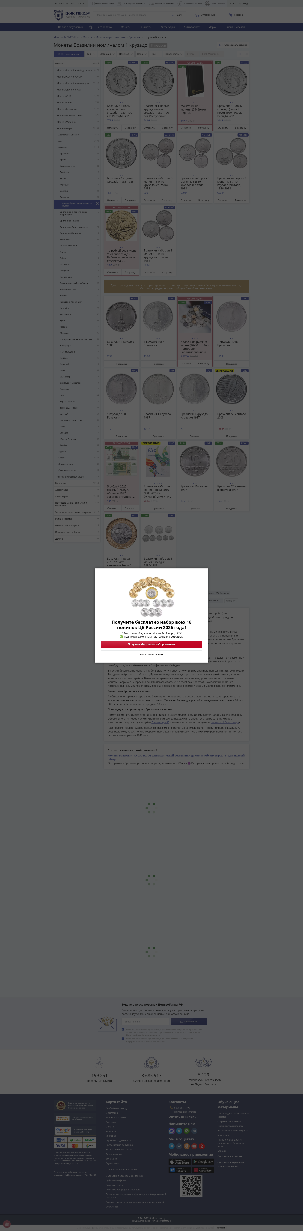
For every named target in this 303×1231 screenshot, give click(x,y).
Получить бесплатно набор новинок (151, 644)
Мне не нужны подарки (151, 654)
